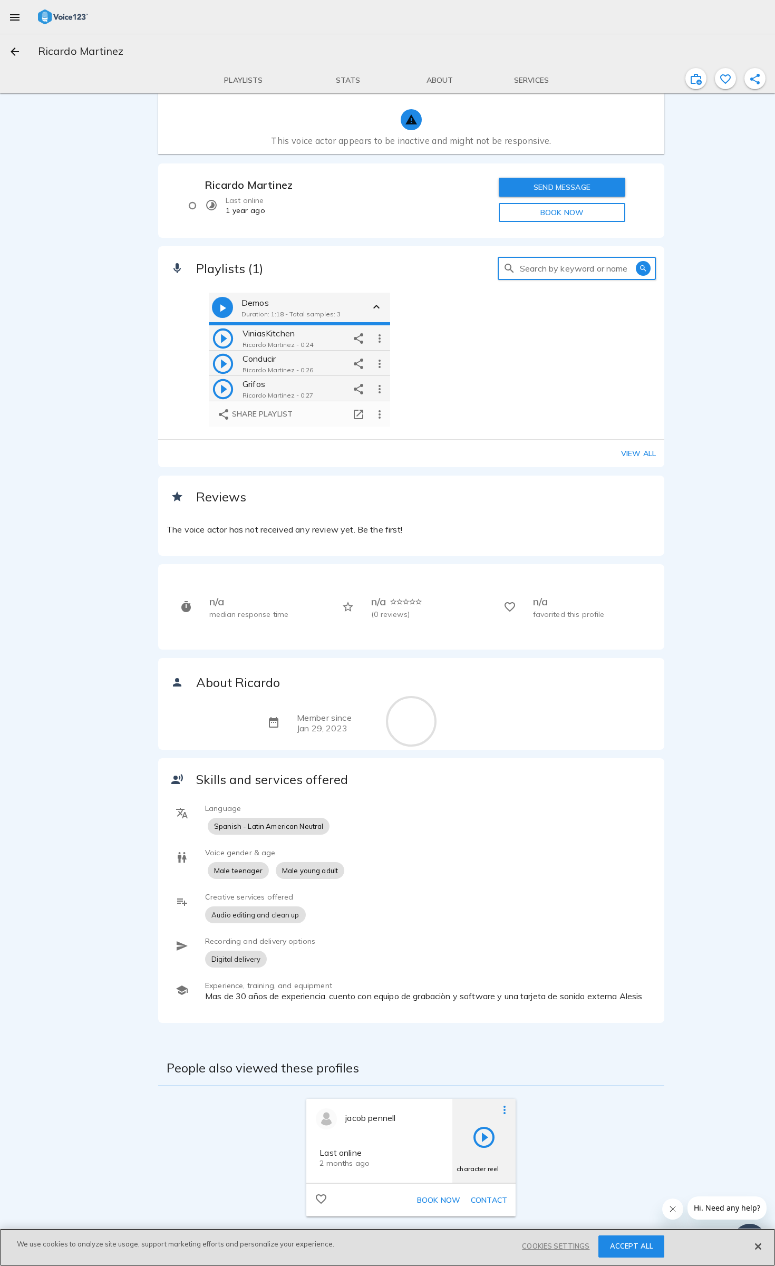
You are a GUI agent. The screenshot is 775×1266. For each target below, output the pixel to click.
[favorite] (725, 78)
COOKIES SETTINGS (555, 1246)
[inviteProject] (695, 78)
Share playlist (261, 414)
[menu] (14, 16)
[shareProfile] (755, 78)
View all (638, 453)
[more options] (379, 338)
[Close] (758, 1246)
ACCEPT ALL (631, 1246)
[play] (223, 338)
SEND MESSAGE (562, 187)
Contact (489, 1200)
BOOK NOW (562, 212)
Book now (438, 1200)
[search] (509, 268)
